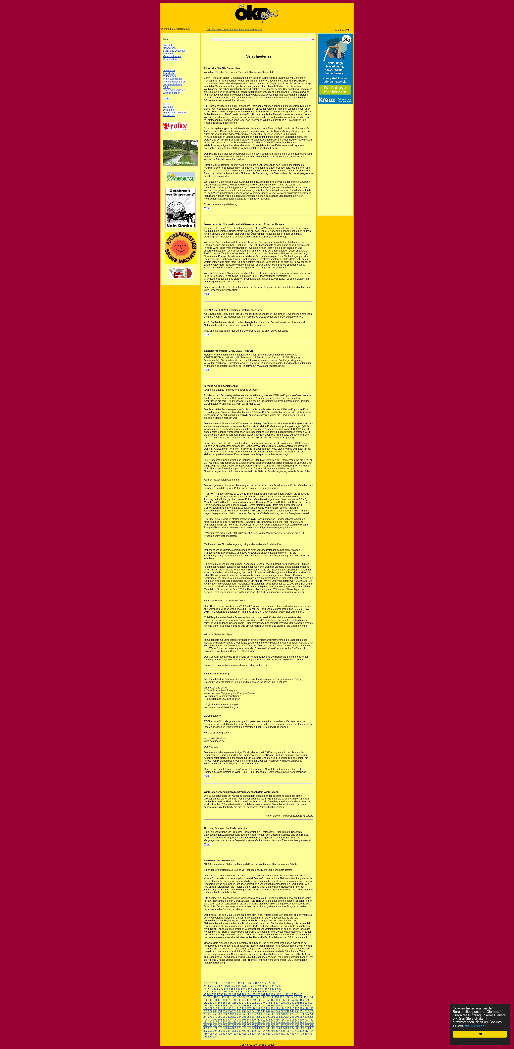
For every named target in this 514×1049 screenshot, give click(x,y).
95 (212, 994)
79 (236, 991)
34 (239, 986)
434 (298, 1033)
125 (249, 997)
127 (258, 997)
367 (307, 1025)
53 (226, 988)
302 (216, 1019)
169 (240, 1002)
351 (230, 1025)
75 (222, 991)
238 (240, 1011)
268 (274, 1014)
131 (278, 997)
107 (264, 994)
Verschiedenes (172, 59)
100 (230, 994)
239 (245, 1011)
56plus (167, 87)
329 (235, 1022)
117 (211, 997)
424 (250, 1033)
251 (303, 1011)
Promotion (169, 53)
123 (239, 997)
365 (298, 1025)
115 (301, 994)
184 (312, 1002)
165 (221, 1002)
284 (240, 1016)
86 (260, 991)
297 (303, 1016)
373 (225, 1028)
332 (250, 1022)
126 (254, 997)
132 (282, 997)
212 (225, 1008)
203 (293, 1005)
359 (269, 1025)
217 (249, 1008)
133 (287, 997)
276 (312, 1014)
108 (269, 994)
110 (278, 994)
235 (225, 1011)
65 (267, 988)
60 (250, 988)
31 (229, 986)
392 (206, 1031)
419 (225, 1033)
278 (211, 1016)
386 (288, 1028)
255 (211, 1014)
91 (277, 991)
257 (221, 1014)
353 (240, 1025)
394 (216, 1031)
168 (235, 1002)
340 (288, 1022)
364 (293, 1025)
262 (245, 1014)
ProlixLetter (170, 73)
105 (254, 994)
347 (211, 1025)
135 (297, 997)
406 (274, 1031)
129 (268, 997)
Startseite (169, 45)
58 (243, 988)
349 (221, 1025)
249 (293, 1011)
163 (211, 1002)
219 (259, 1008)
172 (254, 1002)
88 (267, 991)
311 (259, 1019)
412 (302, 1031)
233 (216, 1011)
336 (269, 1022)
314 (273, 1019)
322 (312, 1019)
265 (259, 1014)
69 (280, 988)
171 (250, 1002)
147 (245, 1000)
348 (216, 1025)
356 (254, 1025)
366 (303, 1025)
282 (230, 1016)
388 (298, 1028)
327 (225, 1022)
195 (254, 1005)
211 (221, 1008)
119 (220, 997)
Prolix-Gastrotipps (173, 78)
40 (260, 986)
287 (254, 1016)
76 (226, 991)
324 (211, 1022)
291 (274, 1016)
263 (250, 1014)
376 (240, 1028)
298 (307, 1016)
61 (253, 988)
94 (209, 994)
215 (240, 1008)
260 (235, 1014)
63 (260, 988)
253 (312, 1011)
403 (259, 1031)
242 (259, 1011)
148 (250, 1000)
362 (283, 1025)
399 (240, 1031)
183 (307, 1002)
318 (293, 1019)
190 (230, 1005)
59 (246, 988)
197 (264, 1005)
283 (235, 1016)
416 (211, 1033)
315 (278, 1019)
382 (269, 1028)
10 (229, 983)
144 (230, 1000)
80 (239, 991)
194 (250, 1005)
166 (225, 1002)
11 (233, 983)
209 (211, 1008)
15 (246, 983)
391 (312, 1028)
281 (225, 1016)
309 (250, 1019)
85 (256, 991)
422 (240, 1033)
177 (278, 1002)
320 (302, 1019)
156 (288, 1000)
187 (216, 1005)
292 (278, 1016)
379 (254, 1028)
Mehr (207, 208)
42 (267, 986)
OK (479, 1034)
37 (250, 986)
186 (211, 1005)
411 (298, 1031)
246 (278, 1011)
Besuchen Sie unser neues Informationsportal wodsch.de (209, 29)
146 (240, 1000)
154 (278, 1000)
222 (273, 1008)
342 (298, 1022)
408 (283, 1031)
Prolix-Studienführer (175, 81)
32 (233, 986)
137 (307, 997)
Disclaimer (169, 109)
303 (221, 1019)
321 (307, 1019)
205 (303, 1005)
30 (226, 986)
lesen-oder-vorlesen (175, 90)
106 (259, 994)
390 (307, 1028)
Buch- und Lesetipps (175, 50)
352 (235, 1025)
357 (259, 1025)
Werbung (169, 107)
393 (211, 1031)
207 (312, 1005)
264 (254, 1014)
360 (274, 1025)
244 (269, 1011)
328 (230, 1022)
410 (293, 1031)
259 (230, 1014)
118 (215, 997)
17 (253, 983)
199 (274, 1005)
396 (225, 1031)
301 (211, 1019)
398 (235, 1031)
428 (269, 1033)
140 (211, 1000)
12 (236, 983)
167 (230, 1002)
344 (307, 1022)
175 (269, 1002)
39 (256, 986)
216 (245, 1008)
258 (225, 1014)
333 (254, 1022)
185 (206, 1005)
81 (243, 991)
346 (206, 1025)
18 (257, 983)
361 (278, 1025)
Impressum (170, 115)
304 (225, 1019)
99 (226, 994)
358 (264, 1025)
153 (274, 1000)
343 (303, 1022)
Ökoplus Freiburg (173, 84)
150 (259, 1000)
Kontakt (168, 104)
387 (293, 1028)
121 (229, 997)
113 (292, 994)
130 (273, 997)
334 (259, 1022)
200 (278, 1005)
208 (206, 1008)
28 (219, 986)
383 (274, 1028)
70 (205, 991)
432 (288, 1033)
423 (245, 1033)
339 (283, 1022)
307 (240, 1019)
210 (216, 1008)
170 (245, 1002)
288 (259, 1016)
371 (216, 1028)
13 (240, 983)
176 (274, 1002)
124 (244, 997)
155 (283, 1000)
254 (206, 1014)
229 (307, 1008)
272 (293, 1014)
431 (283, 1033)
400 (245, 1031)
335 (264, 1022)
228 (302, 1008)
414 (312, 1031)
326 (221, 1022)
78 (233, 991)
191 (235, 1005)
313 (269, 1019)
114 (297, 994)
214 (235, 1008)
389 (303, 1028)
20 (263, 983)
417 (216, 1033)
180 (293, 1002)
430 (278, 1033)
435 (303, 1033)
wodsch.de (170, 70)
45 (277, 986)
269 (278, 1014)
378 (250, 1028)
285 (245, 1016)
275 (307, 1014)
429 (274, 1033)
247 (283, 1011)
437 (312, 1033)
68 (277, 988)
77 (229, 991)
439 (211, 1036)
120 (225, 997)
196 (259, 1005)
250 (298, 1011)
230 (312, 1008)
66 (270, 988)
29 (222, 986)
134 (292, 997)
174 (264, 1002)
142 (221, 1000)
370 (211, 1028)
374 (230, 1028)
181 (298, 1002)
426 (259, 1033)
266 (264, 1014)
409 (288, 1031)
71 (209, 991)
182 (303, 1002)
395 (221, 1031)
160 (307, 1000)
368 (312, 1025)
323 (206, 1022)
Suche (167, 98)
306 (235, 1019)
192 (240, 1005)
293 (283, 1016)
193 (245, 1005)
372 (221, 1028)
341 (293, 1022)
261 (240, 1014)
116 (206, 997)
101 (235, 994)
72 (212, 991)
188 (221, 1005)
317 (288, 1019)
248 (288, 1011)
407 (278, 1031)
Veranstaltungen (173, 56)
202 (288, 1005)
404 (264, 1031)
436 (307, 1033)
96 (215, 994)
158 (298, 1000)
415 (206, 1033)
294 (288, 1016)
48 (209, 988)
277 (206, 1016)
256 (216, 1014)
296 (298, 1016)
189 (225, 1005)
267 (269, 1014)
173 (259, 1002)
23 (274, 983)
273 (298, 1014)
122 (234, 997)
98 (222, 994)
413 (307, 1031)
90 (273, 991)
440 (216, 1036)
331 (245, 1022)
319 (298, 1019)
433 (293, 1033)
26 (212, 986)
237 (235, 1011)
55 (233, 988)
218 (254, 1008)
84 (253, 991)
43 (270, 986)
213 (230, 1008)
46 (280, 986)
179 (288, 1002)
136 (302, 997)
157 (293, 1000)
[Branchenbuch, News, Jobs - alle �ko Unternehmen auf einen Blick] (181, 183)
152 (269, 1000)
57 (239, 988)
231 (206, 1011)
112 (287, 994)
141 (216, 1000)
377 (245, 1028)
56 (236, 988)
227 (298, 1008)
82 (246, 991)
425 (254, 1033)
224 (283, 1008)
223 (278, 1008)
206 (307, 1005)
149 (254, 1000)
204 (298, 1005)
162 (206, 1002)
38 (253, 986)
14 (243, 983)
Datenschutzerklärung (176, 112)
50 (215, 988)
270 (283, 1014)
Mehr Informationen (475, 1025)
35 (243, 986)
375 (235, 1028)
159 (303, 1000)
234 (221, 1011)
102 (240, 994)
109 (273, 994)
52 (222, 988)
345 (312, 1022)
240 (250, 1011)
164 (216, 1002)
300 (206, 1019)
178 (283, 1002)
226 (293, 1008)
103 (245, 994)
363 (288, 1025)
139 (206, 1000)
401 (250, 1031)
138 (311, 997)
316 (283, 1019)
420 (230, 1033)
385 (283, 1028)
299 (312, 1016)
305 (230, 1019)
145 (235, 1000)
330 (240, 1022)
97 (219, 994)
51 (219, 988)
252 (307, 1011)
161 (312, 1000)
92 (280, 991)
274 (303, 1014)
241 (254, 1011)
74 (219, 991)
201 (283, 1005)
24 (205, 986)
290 (269, 1016)
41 (263, 986)
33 (236, 986)
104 (249, 994)
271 (288, 1014)
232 (211, 1011)
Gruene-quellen (172, 93)
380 (259, 1028)
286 (250, 1016)
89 (270, 991)
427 (264, 1033)
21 (267, 983)
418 (221, 1033)
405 (269, 1031)
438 (206, 1036)
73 (215, 991)
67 (273, 988)
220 (264, 1008)
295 (293, 1016)
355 (250, 1025)
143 (225, 1000)
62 (256, 988)
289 (264, 1016)
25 (209, 986)
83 (250, 991)
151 (264, 1000)
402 (254, 1031)
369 (206, 1028)
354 (245, 1025)
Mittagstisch (170, 76)
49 (212, 988)
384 (278, 1028)
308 (245, 1019)
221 (269, 1008)
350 (225, 1025)
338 (278, 1022)
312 (264, 1019)
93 (205, 994)
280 (221, 1016)
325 (216, 1022)
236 (230, 1011)
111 (283, 994)
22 (270, 983)
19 (260, 983)
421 (235, 1033)
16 (250, 983)
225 (288, 1008)
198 (269, 1005)
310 (254, 1019)
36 (246, 986)
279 (216, 1016)
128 (263, 997)
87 (263, 991)
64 (263, 988)
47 (205, 988)
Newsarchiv (170, 48)
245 (274, 1011)
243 (264, 1011)
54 (229, 988)
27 (215, 986)
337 (274, 1022)
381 (264, 1028)
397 (230, 1031)
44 (273, 986)
